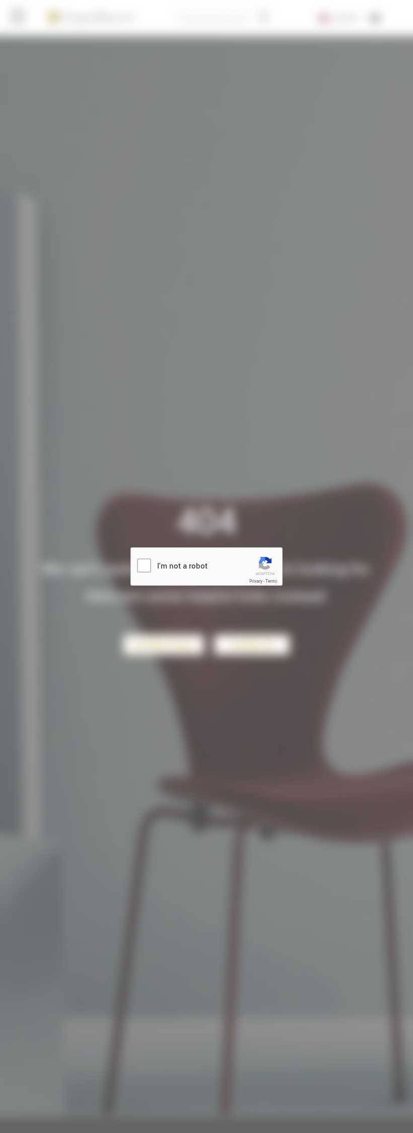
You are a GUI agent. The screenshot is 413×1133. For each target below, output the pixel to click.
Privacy (255, 581)
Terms (271, 581)
